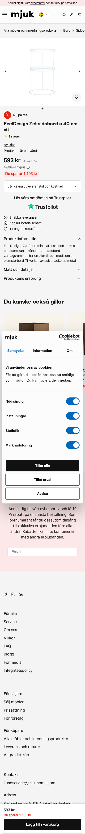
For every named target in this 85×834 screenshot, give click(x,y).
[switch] (73, 416)
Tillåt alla (42, 465)
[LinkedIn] (21, 594)
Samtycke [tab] (15, 350)
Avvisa (42, 493)
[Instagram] (13, 594)
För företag (14, 718)
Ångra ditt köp (16, 755)
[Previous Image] (5, 72)
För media (12, 662)
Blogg (9, 654)
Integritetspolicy (18, 670)
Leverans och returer (22, 747)
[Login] (72, 14)
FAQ (7, 646)
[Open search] (64, 14)
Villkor (9, 638)
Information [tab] (42, 350)
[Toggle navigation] (5, 14)
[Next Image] (79, 72)
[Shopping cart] (79, 14)
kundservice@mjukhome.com (29, 783)
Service (10, 622)
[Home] (22, 14)
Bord (66, 30)
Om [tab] (69, 350)
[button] (42, 72)
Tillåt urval (42, 479)
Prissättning (14, 710)
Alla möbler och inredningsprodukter (31, 30)
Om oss (10, 630)
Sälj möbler (14, 702)
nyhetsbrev (37, 3)
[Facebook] (6, 594)
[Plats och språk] (43, 14)
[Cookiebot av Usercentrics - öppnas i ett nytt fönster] (60, 337)
